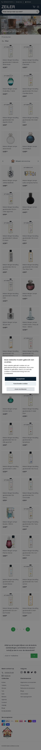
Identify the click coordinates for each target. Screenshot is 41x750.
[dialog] (20, 375)
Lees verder (17, 373)
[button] (21, 389)
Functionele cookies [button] (20, 384)
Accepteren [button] (20, 379)
